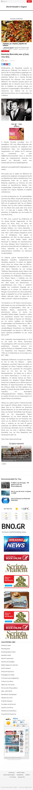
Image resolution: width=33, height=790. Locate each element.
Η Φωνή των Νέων (7, 681)
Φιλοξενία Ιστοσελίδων (8, 711)
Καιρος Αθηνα (20, 772)
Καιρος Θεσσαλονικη (9, 775)
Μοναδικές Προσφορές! (8, 694)
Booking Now (5, 649)
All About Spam (6, 645)
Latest (4, 463)
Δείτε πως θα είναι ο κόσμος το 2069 (21, 492)
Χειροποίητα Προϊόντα (8, 714)
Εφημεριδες (20, 775)
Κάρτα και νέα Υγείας (7, 685)
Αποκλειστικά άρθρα (7, 662)
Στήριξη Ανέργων (7, 701)
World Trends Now (7, 658)
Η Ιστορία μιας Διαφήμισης (10, 678)
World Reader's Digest (16, 6)
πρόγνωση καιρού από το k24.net (14, 759)
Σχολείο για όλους (7, 707)
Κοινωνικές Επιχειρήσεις (9, 688)
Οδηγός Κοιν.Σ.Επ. (7, 698)
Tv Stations (12, 777)
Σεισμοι (28, 775)
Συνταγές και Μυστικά (8, 704)
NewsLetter (21, 777)
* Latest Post (5, 51)
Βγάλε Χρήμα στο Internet (9, 665)
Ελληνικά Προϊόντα (7, 671)
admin (5, 60)
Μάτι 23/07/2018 (6, 691)
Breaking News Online (8, 652)
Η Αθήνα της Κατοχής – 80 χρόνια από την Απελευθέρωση (20, 484)
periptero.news (6, 655)
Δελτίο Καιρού (6, 668)
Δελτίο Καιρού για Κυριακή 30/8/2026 (20, 499)
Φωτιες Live (12, 772)
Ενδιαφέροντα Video (7, 675)
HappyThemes (28, 787)
